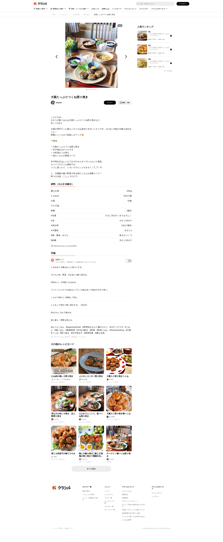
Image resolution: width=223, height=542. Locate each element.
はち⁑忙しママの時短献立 (62, 379)
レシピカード (117, 9)
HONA (111, 379)
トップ (107, 491)
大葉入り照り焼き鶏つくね (119, 413)
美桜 (55, 457)
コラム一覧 (108, 498)
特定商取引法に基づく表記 (131, 513)
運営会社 (125, 494)
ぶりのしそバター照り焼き (91, 376)
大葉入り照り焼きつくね (118, 376)
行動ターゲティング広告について (133, 510)
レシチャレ (155, 496)
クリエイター (144, 9)
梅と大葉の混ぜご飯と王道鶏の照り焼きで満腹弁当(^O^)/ (91, 454)
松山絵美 (84, 379)
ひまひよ (84, 459)
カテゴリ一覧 (109, 506)
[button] (87, 90)
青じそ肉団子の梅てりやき (63, 453)
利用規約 (125, 498)
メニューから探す (88, 494)
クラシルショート (130, 9)
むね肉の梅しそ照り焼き (62, 376)
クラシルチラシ (157, 493)
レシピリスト (109, 494)
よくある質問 (126, 520)
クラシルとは (126, 491)
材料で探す (86, 491)
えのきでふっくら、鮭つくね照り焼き (91, 414)
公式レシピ (95, 9)
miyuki (59, 103)
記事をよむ (106, 9)
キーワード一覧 (110, 510)
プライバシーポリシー (129, 501)
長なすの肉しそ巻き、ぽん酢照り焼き (63, 414)
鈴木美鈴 (112, 417)
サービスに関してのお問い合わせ (133, 516)
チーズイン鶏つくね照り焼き (119, 454)
